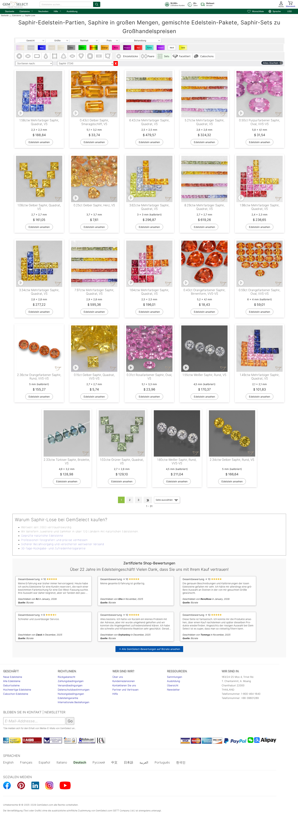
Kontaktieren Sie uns (124, 685)
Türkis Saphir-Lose (150, 48)
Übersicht (172, 685)
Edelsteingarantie (68, 698)
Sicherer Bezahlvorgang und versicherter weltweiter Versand (62, 544)
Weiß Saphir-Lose (172, 48)
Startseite (9, 11)
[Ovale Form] (28, 56)
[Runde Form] (19, 56)
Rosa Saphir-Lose (116, 48)
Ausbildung (72, 11)
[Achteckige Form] (37, 56)
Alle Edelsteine (11, 681)
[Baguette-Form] (99, 56)
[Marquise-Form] (72, 56)
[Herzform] (81, 56)
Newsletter (173, 689)
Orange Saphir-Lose (105, 48)
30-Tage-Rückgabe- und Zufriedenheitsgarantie (53, 548)
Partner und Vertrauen (125, 689)
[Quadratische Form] (55, 56)
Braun (51, 48)
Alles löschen (270, 62)
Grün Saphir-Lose (82, 48)
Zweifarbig (20, 48)
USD (289, 11)
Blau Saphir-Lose (42, 48)
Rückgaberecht (66, 676)
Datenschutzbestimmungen (73, 689)
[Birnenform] (46, 56)
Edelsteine (26, 11)
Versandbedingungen (70, 685)
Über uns (117, 676)
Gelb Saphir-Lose (183, 48)
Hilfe (57, 11)
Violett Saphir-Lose (161, 48)
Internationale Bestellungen (73, 702)
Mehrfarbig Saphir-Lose (94, 48)
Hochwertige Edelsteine (17, 689)
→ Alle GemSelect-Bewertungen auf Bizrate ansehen (149, 649)
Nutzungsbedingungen (71, 693)
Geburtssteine (11, 685)
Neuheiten (43, 11)
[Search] (96, 4)
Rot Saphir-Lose (138, 48)
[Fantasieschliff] (108, 56)
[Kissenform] (90, 56)
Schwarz (31, 48)
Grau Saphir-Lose (71, 48)
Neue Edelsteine (12, 676)
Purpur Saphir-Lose (127, 48)
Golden (61, 48)
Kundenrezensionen (123, 681)
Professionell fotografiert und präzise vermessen (54, 540)
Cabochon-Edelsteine (15, 693)
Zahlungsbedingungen (71, 681)
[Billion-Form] (63, 56)
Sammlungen (174, 676)
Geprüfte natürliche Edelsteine (42, 535)
